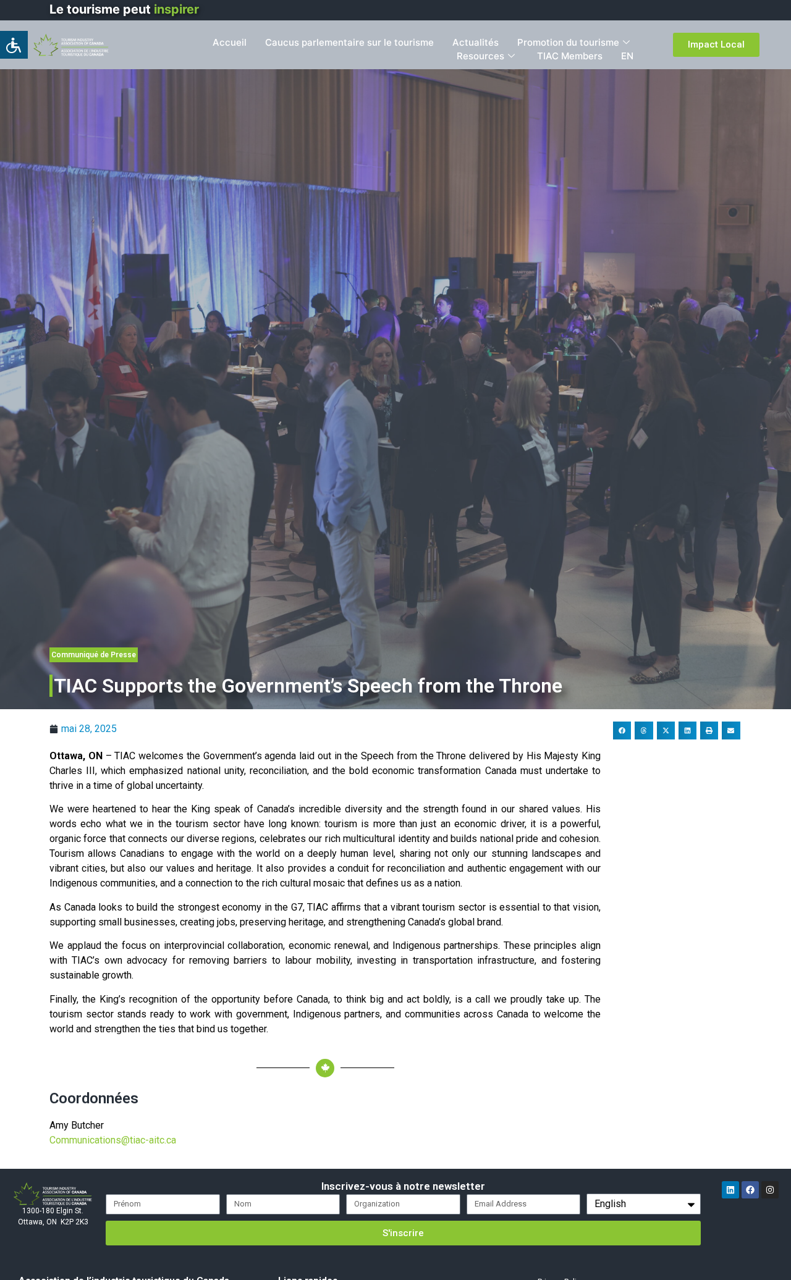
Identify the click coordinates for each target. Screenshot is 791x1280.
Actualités (475, 42)
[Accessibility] (14, 45)
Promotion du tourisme (568, 42)
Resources (480, 56)
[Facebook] (750, 1189)
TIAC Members (570, 56)
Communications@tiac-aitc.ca (112, 1140)
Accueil (230, 42)
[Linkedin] (730, 1189)
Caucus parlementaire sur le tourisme (349, 42)
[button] (622, 730)
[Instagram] (770, 1189)
